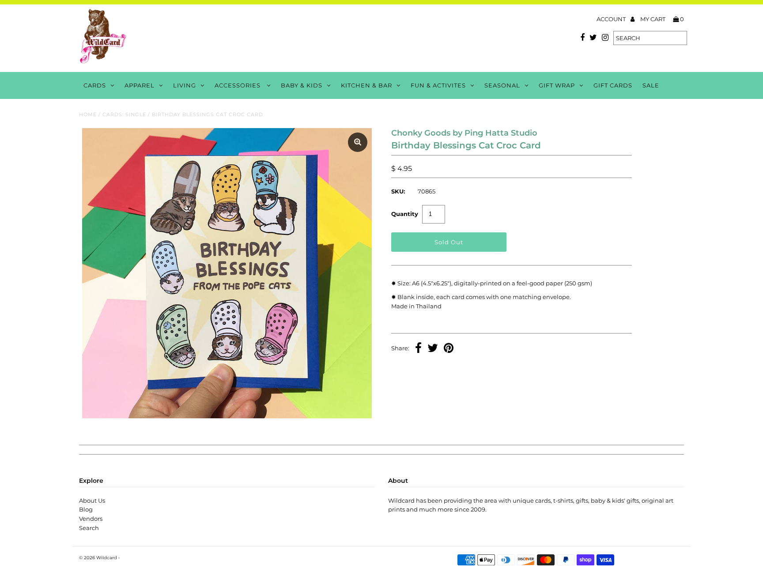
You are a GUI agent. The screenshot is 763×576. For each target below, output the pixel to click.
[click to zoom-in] (357, 142)
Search (89, 527)
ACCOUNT (612, 19)
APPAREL (140, 85)
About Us (92, 500)
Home (88, 114)
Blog (86, 509)
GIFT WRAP (557, 85)
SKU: (398, 191)
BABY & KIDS (301, 85)
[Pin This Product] (448, 349)
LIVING (184, 85)
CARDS (94, 85)
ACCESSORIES (238, 85)
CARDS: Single (124, 114)
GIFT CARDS (612, 85)
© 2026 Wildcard (98, 558)
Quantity (404, 213)
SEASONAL (502, 85)
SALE (650, 85)
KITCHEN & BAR (366, 85)
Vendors (90, 518)
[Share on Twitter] (432, 349)
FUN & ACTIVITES (438, 85)
